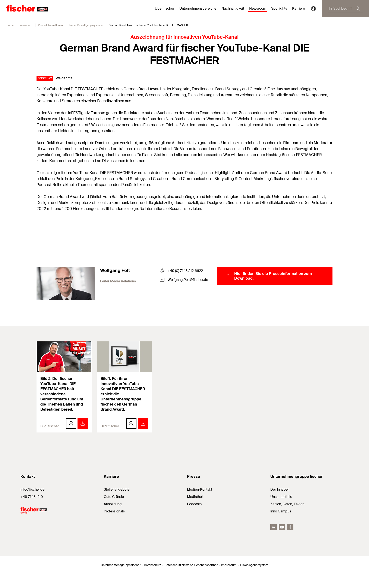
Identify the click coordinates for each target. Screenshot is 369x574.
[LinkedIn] (273, 527)
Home (10, 25)
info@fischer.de (32, 489)
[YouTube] (282, 527)
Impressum (229, 565)
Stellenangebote (116, 489)
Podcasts (194, 504)
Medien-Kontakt (199, 489)
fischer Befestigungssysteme (86, 25)
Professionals (114, 511)
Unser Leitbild (281, 496)
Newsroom (25, 25)
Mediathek (195, 496)
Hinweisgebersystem (254, 565)
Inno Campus (280, 511)
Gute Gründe (114, 496)
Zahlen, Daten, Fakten (287, 504)
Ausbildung (113, 504)
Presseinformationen (50, 25)
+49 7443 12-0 (31, 496)
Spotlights (279, 8)
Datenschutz (152, 565)
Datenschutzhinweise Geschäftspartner (191, 565)
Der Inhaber (279, 489)
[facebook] (290, 527)
